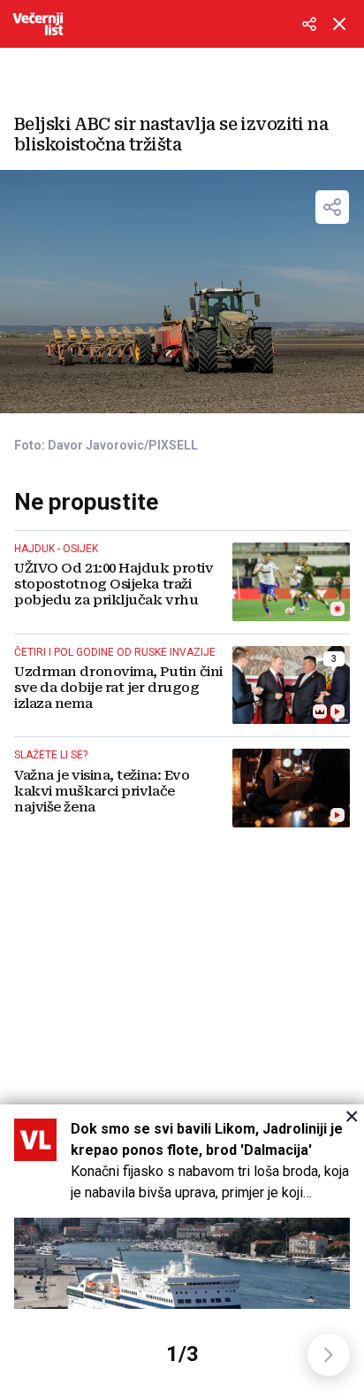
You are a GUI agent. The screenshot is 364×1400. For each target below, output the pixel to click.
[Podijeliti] (309, 24)
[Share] (332, 207)
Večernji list (38, 24)
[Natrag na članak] (339, 24)
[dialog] (182, 1252)
